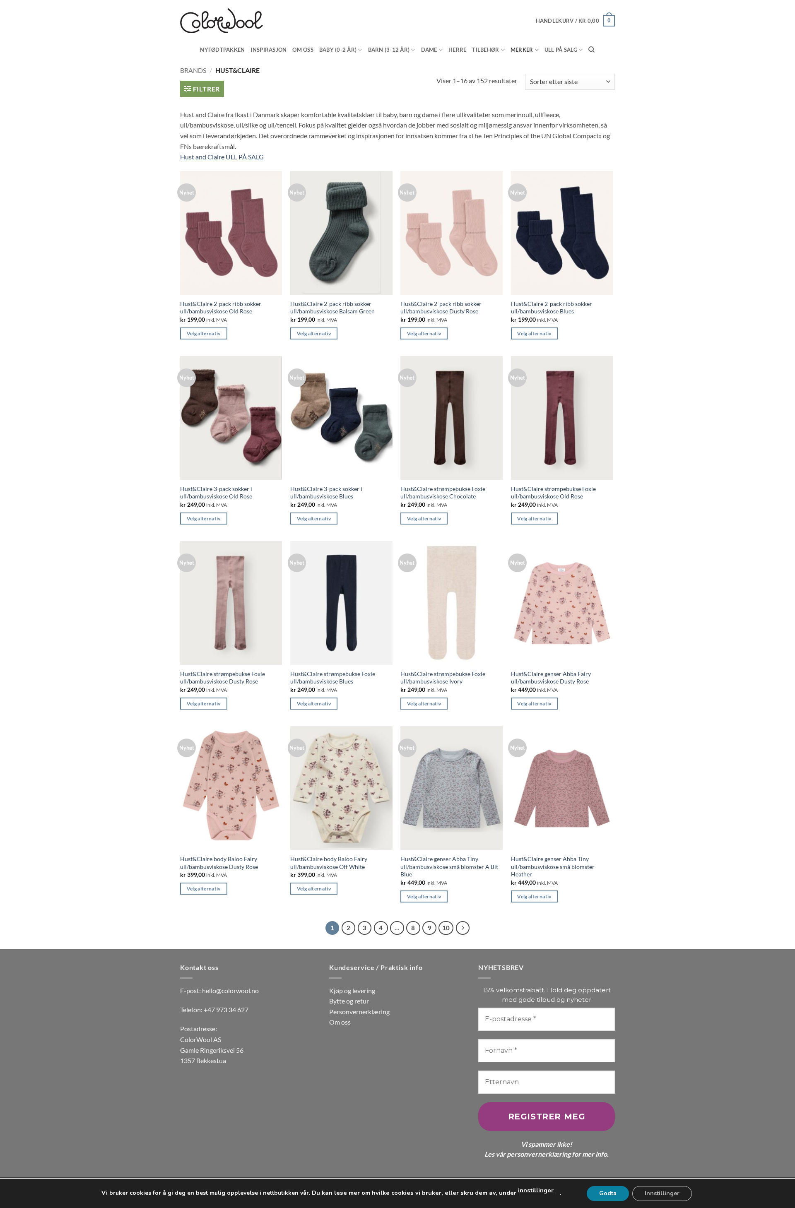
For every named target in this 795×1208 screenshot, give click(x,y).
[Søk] (591, 50)
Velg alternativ (204, 333)
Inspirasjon (269, 49)
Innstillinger (662, 1193)
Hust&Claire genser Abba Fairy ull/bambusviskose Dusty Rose (551, 677)
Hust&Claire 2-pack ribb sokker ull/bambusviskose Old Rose (220, 307)
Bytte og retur (349, 1001)
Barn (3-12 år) (389, 49)
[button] (575, 20)
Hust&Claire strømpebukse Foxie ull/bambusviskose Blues (332, 677)
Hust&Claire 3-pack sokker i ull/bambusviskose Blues (326, 492)
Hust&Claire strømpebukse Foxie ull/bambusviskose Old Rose (553, 492)
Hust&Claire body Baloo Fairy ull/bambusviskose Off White (328, 862)
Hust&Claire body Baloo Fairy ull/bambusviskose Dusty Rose (219, 862)
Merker (522, 49)
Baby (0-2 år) (338, 49)
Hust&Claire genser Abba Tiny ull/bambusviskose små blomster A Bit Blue (449, 866)
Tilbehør (485, 49)
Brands (193, 70)
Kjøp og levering (352, 990)
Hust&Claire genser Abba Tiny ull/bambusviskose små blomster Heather (553, 866)
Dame (429, 49)
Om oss (302, 49)
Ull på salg (560, 49)
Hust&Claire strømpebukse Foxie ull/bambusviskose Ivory (442, 677)
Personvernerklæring (359, 1011)
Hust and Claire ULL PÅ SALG (222, 157)
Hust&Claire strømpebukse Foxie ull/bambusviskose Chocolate (442, 492)
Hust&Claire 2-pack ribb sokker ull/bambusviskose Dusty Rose (441, 307)
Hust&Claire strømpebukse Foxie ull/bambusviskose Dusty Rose (222, 677)
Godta (608, 1193)
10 (446, 927)
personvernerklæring (539, 1154)
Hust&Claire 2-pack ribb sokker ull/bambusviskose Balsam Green (332, 307)
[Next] (463, 928)
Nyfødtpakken (222, 49)
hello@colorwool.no (230, 990)
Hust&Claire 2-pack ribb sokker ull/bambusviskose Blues (551, 307)
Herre (457, 49)
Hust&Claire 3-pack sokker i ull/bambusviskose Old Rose (216, 492)
